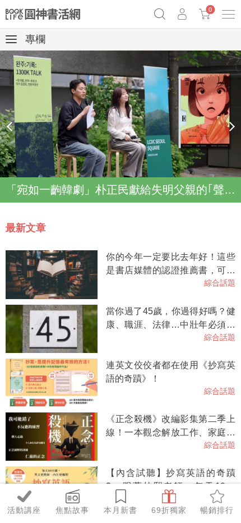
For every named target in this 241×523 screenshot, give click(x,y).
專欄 (33, 39)
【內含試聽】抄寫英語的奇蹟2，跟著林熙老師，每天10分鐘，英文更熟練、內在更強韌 (170, 480)
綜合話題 (219, 282)
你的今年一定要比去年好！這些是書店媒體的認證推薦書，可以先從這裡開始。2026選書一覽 (170, 264)
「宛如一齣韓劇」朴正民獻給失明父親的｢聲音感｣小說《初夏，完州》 (123, 189)
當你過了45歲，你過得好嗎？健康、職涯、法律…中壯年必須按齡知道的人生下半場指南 (170, 319)
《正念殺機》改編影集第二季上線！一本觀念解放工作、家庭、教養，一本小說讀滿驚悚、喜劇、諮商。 (170, 426)
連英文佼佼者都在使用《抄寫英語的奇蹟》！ (170, 371)
